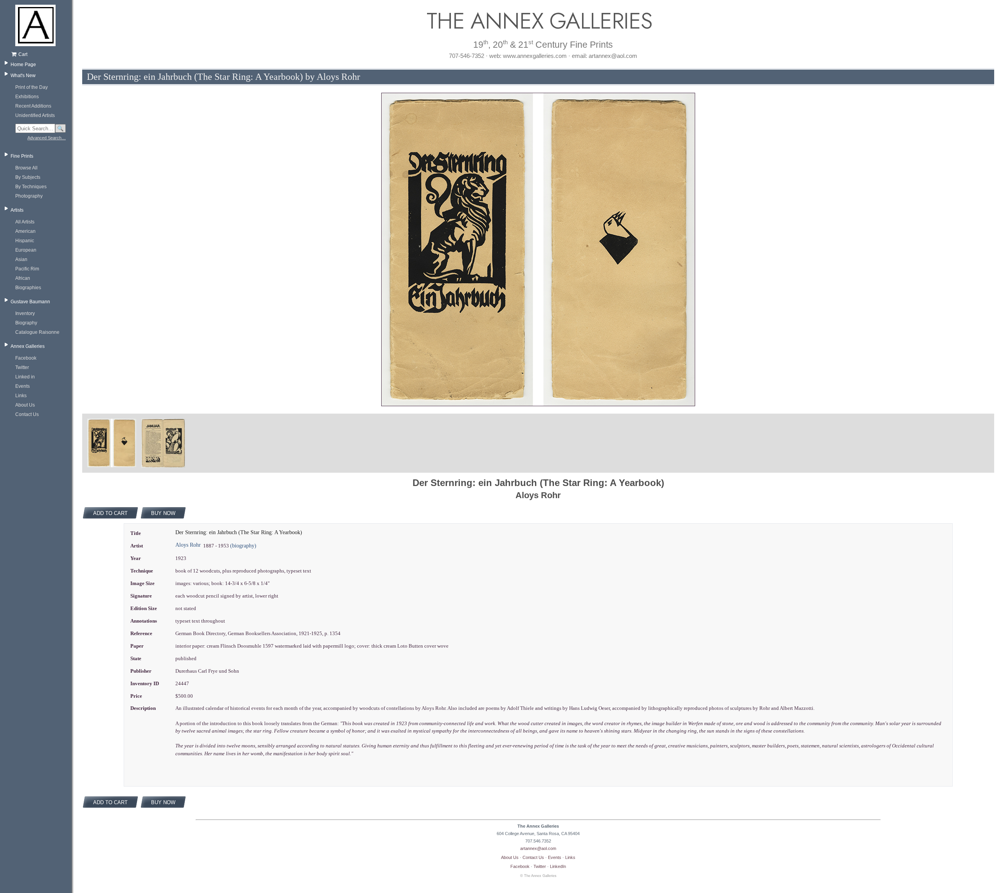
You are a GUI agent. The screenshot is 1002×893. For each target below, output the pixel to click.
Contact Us (27, 414)
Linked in (25, 377)
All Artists (24, 222)
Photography (29, 196)
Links (21, 395)
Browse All (26, 168)
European (25, 250)
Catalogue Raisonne (37, 332)
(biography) (243, 546)
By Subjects (27, 177)
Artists (17, 210)
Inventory (25, 313)
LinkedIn (558, 866)
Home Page (23, 64)
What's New (23, 75)
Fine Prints (22, 156)
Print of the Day (31, 87)
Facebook (25, 358)
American (25, 231)
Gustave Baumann (30, 301)
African (22, 278)
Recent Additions (33, 106)
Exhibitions (27, 96)
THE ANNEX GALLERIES (538, 21)
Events (22, 386)
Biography (26, 323)
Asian (21, 259)
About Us (25, 405)
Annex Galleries (28, 346)
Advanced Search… (46, 137)
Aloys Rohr (188, 545)
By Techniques (31, 186)
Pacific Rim (27, 269)
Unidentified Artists (35, 115)
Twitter (22, 367)
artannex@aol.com (538, 848)
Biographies (28, 287)
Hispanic (24, 240)
